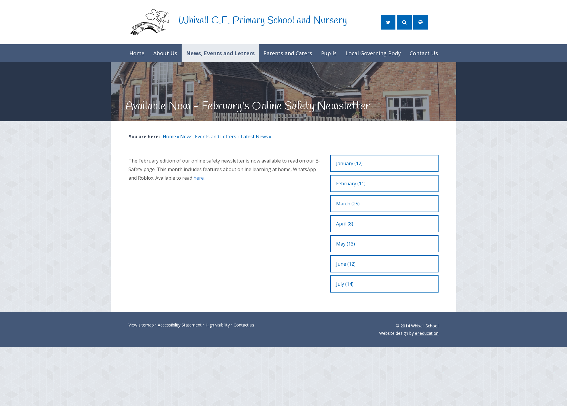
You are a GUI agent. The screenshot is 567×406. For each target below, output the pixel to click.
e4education (427, 333)
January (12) (349, 163)
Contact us (244, 325)
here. (199, 178)
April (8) (344, 223)
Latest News (254, 136)
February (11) (351, 183)
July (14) (344, 284)
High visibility (218, 325)
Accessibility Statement (180, 325)
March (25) (348, 203)
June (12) (346, 264)
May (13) (345, 244)
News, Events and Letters (208, 136)
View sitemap (141, 325)
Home (169, 136)
